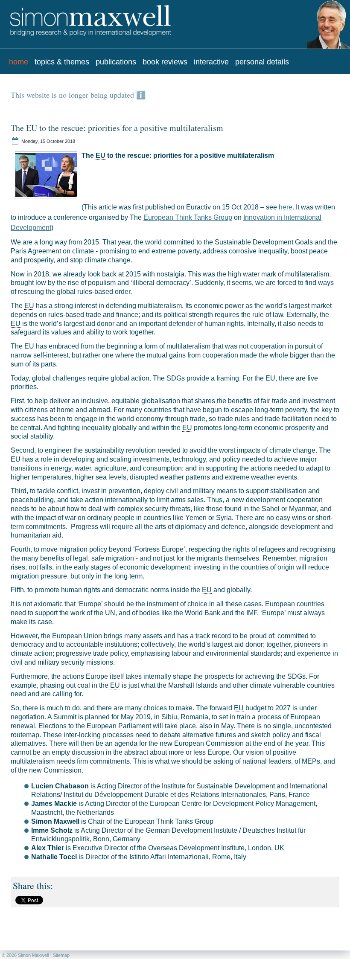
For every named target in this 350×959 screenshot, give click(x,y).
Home (18, 62)
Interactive (211, 62)
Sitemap (61, 955)
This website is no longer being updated (73, 95)
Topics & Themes (62, 62)
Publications (116, 62)
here (285, 207)
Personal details (262, 62)
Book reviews (165, 62)
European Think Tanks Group (187, 217)
